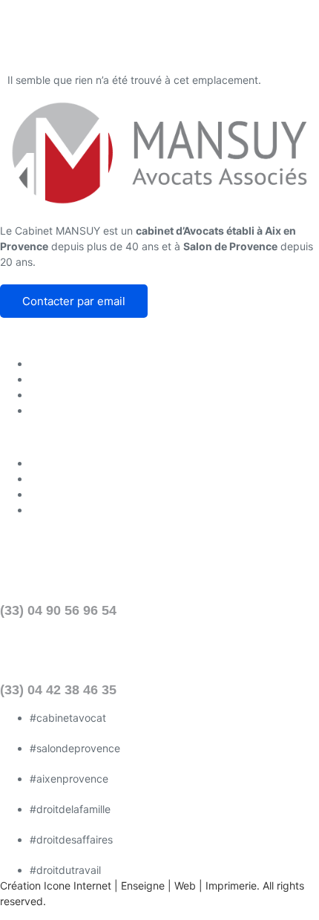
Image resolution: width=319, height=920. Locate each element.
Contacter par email (73, 301)
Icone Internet (77, 885)
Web (185, 885)
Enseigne (143, 885)
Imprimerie (231, 885)
